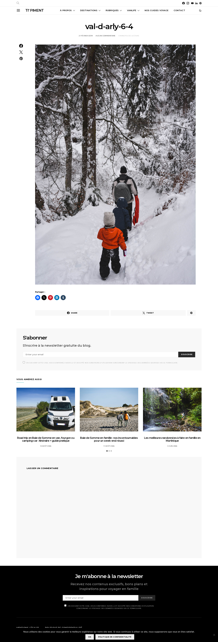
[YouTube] (192, 3)
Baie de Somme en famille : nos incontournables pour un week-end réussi (109, 439)
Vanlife (131, 10)
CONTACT (179, 10)
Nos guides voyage (157, 10)
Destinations (88, 10)
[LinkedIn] (196, 3)
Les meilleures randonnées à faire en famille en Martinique (172, 439)
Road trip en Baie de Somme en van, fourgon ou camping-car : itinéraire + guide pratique (45, 439)
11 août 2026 (108, 446)
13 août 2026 (45, 446)
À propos (66, 10)
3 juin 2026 (172, 446)
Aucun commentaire (105, 36)
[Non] (214, 634)
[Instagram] (188, 3)
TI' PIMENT (34, 10)
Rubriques (112, 10)
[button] (200, 10)
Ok (89, 637)
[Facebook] (183, 3)
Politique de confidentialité (115, 637)
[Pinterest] (200, 3)
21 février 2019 (86, 36)
